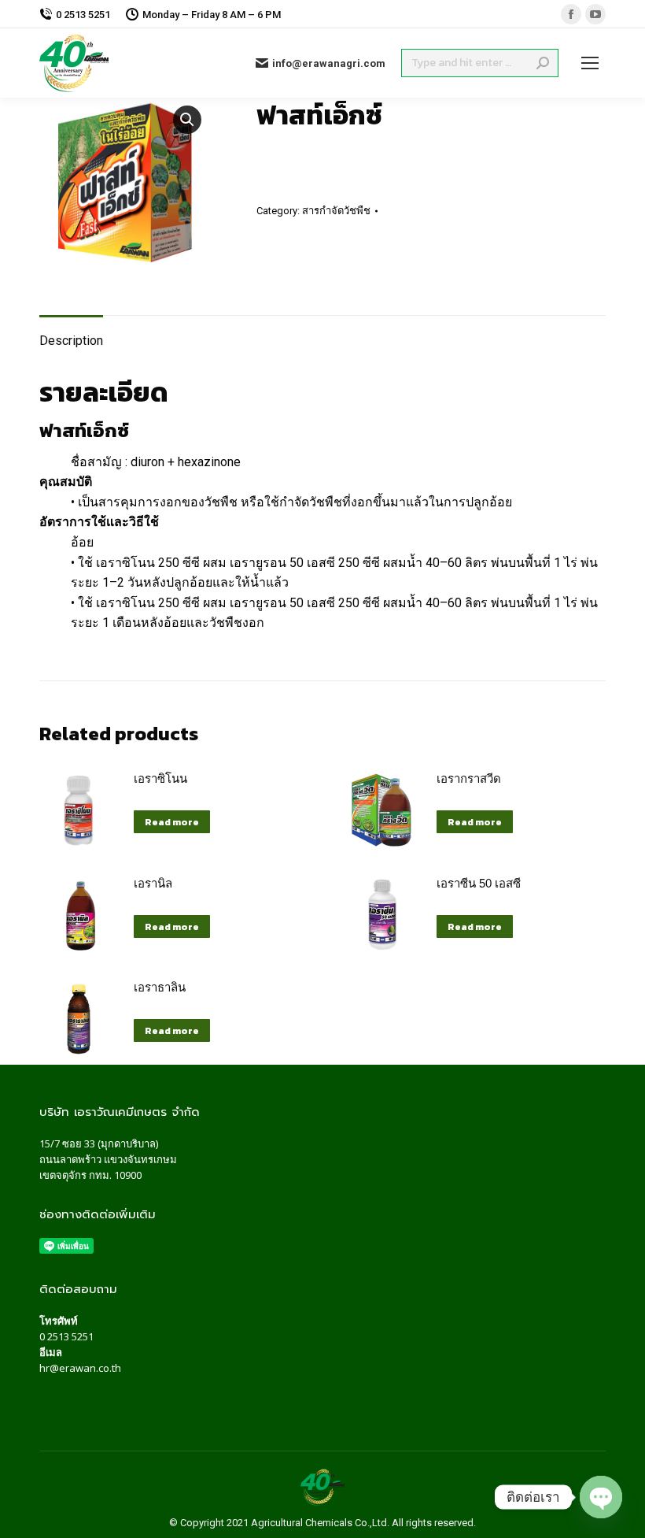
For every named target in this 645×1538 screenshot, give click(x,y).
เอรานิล (153, 883)
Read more (172, 822)
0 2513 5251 (66, 1336)
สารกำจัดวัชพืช (336, 211)
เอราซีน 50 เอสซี (479, 883)
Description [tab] (71, 340)
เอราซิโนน (160, 778)
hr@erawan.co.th (80, 1368)
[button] (187, 120)
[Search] (542, 63)
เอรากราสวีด (469, 778)
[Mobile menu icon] (590, 63)
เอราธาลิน (160, 987)
